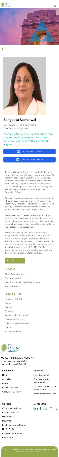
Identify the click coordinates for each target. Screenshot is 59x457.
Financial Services (10, 412)
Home (5, 375)
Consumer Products (11, 408)
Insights (5, 383)
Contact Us (40, 403)
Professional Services (12, 433)
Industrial (6, 420)
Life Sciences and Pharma (14, 425)
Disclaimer (7, 449)
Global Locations (10, 387)
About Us (6, 379)
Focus (10, 260)
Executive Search (42, 375)
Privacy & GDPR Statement (23, 449)
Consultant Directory (11, 391)
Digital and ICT (9, 416)
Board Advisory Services (45, 393)
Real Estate (7, 437)
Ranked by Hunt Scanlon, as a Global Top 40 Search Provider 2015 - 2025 (34, 450)
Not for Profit (8, 429)
